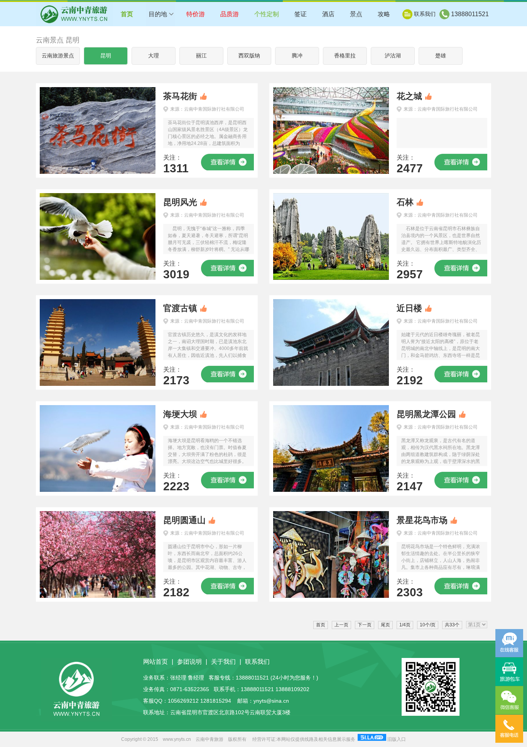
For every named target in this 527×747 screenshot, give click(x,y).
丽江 (201, 56)
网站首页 (155, 661)
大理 (153, 56)
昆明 (105, 56)
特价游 (195, 14)
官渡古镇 (180, 308)
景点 (356, 14)
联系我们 (425, 14)
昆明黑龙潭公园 (426, 414)
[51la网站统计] (372, 739)
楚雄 (440, 56)
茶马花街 (180, 96)
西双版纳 (249, 56)
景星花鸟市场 (422, 520)
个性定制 (266, 14)
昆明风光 (180, 202)
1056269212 (183, 701)
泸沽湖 (393, 56)
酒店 (328, 14)
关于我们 (223, 661)
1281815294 (215, 701)
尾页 (385, 625)
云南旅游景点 (58, 56)
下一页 (365, 625)
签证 (300, 14)
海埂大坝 (180, 414)
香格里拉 (345, 56)
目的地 (158, 14)
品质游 (229, 14)
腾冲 (297, 56)
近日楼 (409, 308)
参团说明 (189, 661)
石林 (405, 202)
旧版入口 (396, 739)
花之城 (409, 96)
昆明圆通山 (184, 520)
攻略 (384, 14)
